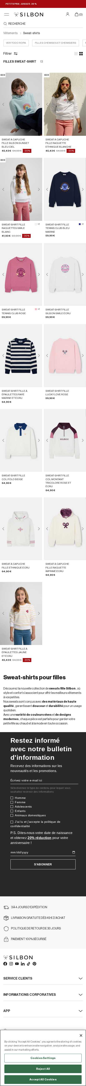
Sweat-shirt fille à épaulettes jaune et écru (14, 652)
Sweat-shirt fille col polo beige (13, 477)
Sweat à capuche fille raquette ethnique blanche (58, 143)
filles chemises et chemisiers (55, 43)
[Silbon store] (28, 14)
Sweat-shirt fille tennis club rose (14, 311)
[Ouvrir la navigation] (6, 14)
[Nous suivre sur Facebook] (5, 963)
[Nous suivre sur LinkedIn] (22, 963)
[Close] (81, 1035)
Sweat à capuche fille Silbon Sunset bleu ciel (15, 143)
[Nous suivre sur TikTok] (28, 963)
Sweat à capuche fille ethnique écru (15, 566)
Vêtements (10, 33)
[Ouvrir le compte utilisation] (68, 14)
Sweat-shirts (31, 33)
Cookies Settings (43, 1058)
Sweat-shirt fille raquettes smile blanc (13, 228)
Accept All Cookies (42, 1079)
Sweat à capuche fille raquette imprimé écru (57, 567)
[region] (43, 1058)
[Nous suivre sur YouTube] (16, 963)
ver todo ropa (16, 43)
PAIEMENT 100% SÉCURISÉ (28, 939)
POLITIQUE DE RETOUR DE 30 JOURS (36, 928)
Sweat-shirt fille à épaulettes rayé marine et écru (14, 394)
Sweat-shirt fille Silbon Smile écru (58, 311)
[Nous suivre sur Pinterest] (34, 963)
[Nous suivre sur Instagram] (11, 963)
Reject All (43, 1068)
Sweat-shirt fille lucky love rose (57, 393)
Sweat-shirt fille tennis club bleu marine (58, 228)
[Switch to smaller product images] (81, 53)
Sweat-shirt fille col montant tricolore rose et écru (58, 481)
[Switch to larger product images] (76, 53)
